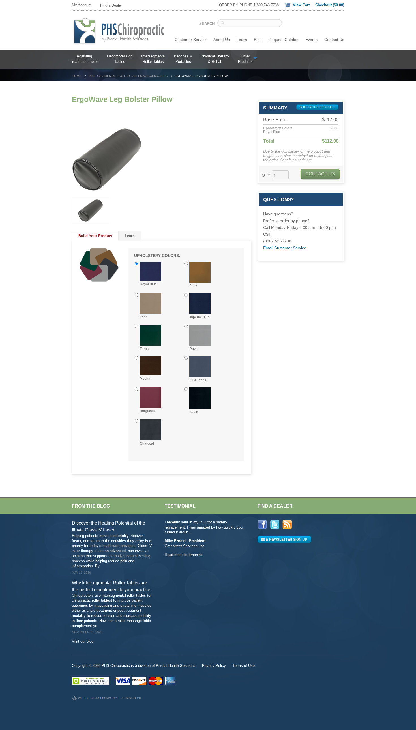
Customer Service (191, 39)
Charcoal (147, 443)
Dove (193, 349)
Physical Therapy (215, 59)
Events (311, 39)
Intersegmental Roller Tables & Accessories (128, 76)
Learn (242, 39)
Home (76, 76)
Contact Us (334, 39)
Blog (258, 39)
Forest (144, 349)
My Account (81, 5)
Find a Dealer (111, 5)
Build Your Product (95, 236)
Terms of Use (244, 666)
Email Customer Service (284, 248)
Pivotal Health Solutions (175, 666)
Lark (143, 317)
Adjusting (84, 59)
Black (193, 412)
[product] (90, 210)
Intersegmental (153, 59)
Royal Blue (148, 284)
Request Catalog (284, 39)
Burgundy (147, 411)
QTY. (266, 175)
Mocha (145, 378)
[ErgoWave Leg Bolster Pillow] (161, 160)
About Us (221, 39)
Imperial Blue (199, 317)
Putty (193, 285)
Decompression (119, 59)
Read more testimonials (184, 555)
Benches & (183, 59)
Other (245, 59)
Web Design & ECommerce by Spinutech (109, 698)
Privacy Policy (214, 666)
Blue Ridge (198, 380)
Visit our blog (82, 641)
